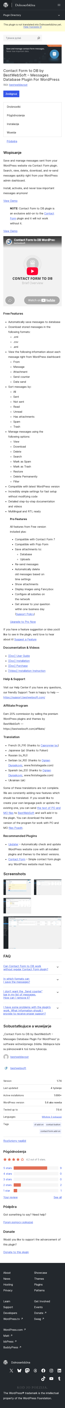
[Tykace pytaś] (38, 38)
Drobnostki (13, 106)
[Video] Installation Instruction (27, 670)
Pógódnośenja (16, 115)
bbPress (10, 1341)
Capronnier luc (49, 745)
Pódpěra (12, 141)
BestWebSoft (26, 813)
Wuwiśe (11, 132)
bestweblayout (18, 84)
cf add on (39, 1124)
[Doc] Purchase (18, 665)
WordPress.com (14, 1329)
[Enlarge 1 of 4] (26, 883)
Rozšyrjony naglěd (14, 1140)
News (6, 1278)
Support (8, 1307)
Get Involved (42, 1301)
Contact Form (16, 859)
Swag (39, 1319)
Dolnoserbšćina (20, 1362)
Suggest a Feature (25, 639)
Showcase (40, 1272)
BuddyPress (12, 1347)
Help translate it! (33, 26)
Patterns (39, 1290)
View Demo (10, 200)
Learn (6, 1301)
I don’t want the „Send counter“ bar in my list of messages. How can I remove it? (22, 994)
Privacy (7, 1290)
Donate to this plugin (16, 1252)
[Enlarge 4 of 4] (57, 920)
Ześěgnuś (11, 93)
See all (58, 1197)
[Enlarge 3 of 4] (26, 902)
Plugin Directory (12, 15)
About (7, 1272)
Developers (10, 1313)
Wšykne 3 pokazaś (52, 1116)
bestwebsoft (18, 1068)
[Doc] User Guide (19, 655)
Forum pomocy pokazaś (18, 1222)
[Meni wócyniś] (59, 5)
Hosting (8, 1284)
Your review (10, 1197)
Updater (13, 844)
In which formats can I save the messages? (16, 980)
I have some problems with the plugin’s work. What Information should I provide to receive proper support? (27, 1010)
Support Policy (25, 614)
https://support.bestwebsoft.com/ (24, 697)
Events (38, 1307)
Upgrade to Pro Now (23, 621)
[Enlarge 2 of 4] (57, 883)
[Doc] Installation (19, 660)
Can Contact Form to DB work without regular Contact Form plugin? (25, 968)
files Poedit (15, 827)
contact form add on (50, 1131)
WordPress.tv (13, 1319)
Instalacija (13, 124)
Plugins (38, 1284)
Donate (40, 1313)
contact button (53, 1124)
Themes (39, 1278)
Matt (8, 1335)
